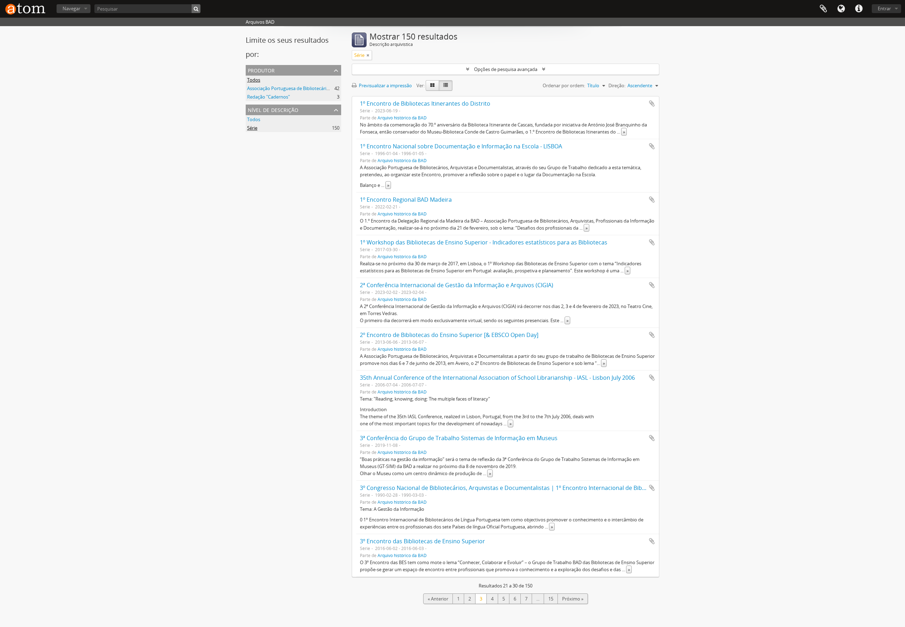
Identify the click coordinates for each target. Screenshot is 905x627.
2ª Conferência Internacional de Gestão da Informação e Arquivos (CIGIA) (456, 285)
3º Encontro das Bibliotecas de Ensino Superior (422, 541)
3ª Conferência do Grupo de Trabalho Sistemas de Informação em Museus (458, 438)
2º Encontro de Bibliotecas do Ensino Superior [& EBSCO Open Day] (449, 335)
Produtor (261, 70)
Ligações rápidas (859, 9)
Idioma (841, 9)
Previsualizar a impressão (385, 85)
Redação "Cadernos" (268, 97)
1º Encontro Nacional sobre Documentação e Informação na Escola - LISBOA (461, 146)
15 (550, 599)
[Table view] (445, 85)
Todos (253, 80)
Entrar (884, 8)
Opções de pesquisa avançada (505, 69)
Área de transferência (823, 9)
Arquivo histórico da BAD (402, 117)
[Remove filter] (368, 55)
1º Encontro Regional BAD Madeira (406, 199)
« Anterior (438, 599)
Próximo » (572, 599)
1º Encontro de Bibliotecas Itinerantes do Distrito (425, 103)
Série (252, 128)
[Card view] (432, 85)
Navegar (71, 8)
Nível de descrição (273, 109)
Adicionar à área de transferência (651, 103)
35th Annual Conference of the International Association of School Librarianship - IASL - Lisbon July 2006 (497, 377)
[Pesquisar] (196, 8)
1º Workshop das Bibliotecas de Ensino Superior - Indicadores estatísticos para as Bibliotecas (483, 242)
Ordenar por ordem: (564, 85)
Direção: (616, 85)
